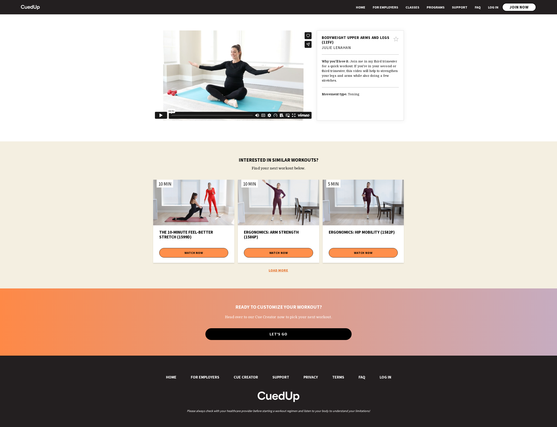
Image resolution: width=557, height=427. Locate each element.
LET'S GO (278, 334)
